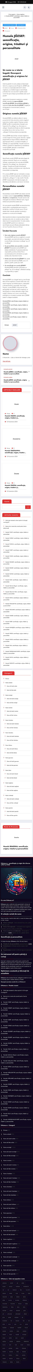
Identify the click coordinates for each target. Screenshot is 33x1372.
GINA (18, 1307)
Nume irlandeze (9, 720)
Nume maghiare (21, 25)
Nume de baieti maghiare (9, 25)
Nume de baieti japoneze (13, 761)
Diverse (7, 678)
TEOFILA (10, 1355)
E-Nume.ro (3, 904)
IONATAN (18, 1310)
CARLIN (4, 1293)
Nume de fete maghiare (12, 790)
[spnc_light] (29, 7)
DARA (11, 1297)
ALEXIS (4, 1286)
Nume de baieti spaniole (12, 811)
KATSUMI (16, 1317)
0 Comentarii (7, 31)
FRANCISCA (5, 1307)
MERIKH (4, 1334)
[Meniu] (3, 7)
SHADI (21, 1345)
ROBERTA (18, 1341)
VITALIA (17, 1358)
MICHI (10, 1334)
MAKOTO (19, 1327)
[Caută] (25, 7)
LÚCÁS (26, 1324)
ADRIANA (4, 1283)
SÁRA (17, 1351)
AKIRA (23, 1283)
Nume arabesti (9, 682)
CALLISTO (28, 1290)
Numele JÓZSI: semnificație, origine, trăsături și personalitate (15, 381)
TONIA (17, 1355)
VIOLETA (11, 1358)
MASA (18, 1331)
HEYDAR (4, 1310)
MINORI (17, 1334)
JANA (24, 1310)
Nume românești (9, 795)
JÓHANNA (10, 1314)
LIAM (15, 1324)
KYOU (3, 1324)
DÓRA (3, 1300)
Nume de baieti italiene (12, 749)
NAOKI (22, 1338)
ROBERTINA (26, 1341)
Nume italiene (9, 745)
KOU (24, 1321)
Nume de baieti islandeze (13, 736)
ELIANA (10, 1300)
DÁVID (24, 1297)
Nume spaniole (9, 808)
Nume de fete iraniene (12, 715)
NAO (16, 1338)
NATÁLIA (4, 1341)
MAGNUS (12, 1327)
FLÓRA (26, 1303)
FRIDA (12, 1307)
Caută (7, 502)
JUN (3, 1314)
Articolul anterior (8, 369)
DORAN (18, 1297)
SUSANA (11, 1351)
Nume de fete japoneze (12, 765)
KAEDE (9, 1317)
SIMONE (10, 1348)
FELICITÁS (13, 1303)
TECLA (3, 1355)
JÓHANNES (17, 1314)
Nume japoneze (9, 758)
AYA (8, 1290)
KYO (29, 1321)
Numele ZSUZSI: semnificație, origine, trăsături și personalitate (15, 417)
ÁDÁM (11, 1362)
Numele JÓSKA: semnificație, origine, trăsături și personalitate (16, 373)
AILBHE (11, 1283)
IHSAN (11, 1310)
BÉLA (21, 1290)
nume (12, 28)
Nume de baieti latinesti (12, 774)
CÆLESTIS (4, 1297)
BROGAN (15, 1290)
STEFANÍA (24, 1348)
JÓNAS (25, 1314)
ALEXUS (10, 1286)
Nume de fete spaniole (12, 815)
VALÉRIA (23, 1355)
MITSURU (24, 1334)
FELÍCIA (20, 1303)
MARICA (11, 1331)
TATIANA (24, 1351)
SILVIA (3, 1348)
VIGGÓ (4, 1358)
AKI (17, 1283)
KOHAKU (17, 1321)
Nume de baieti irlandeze (13, 724)
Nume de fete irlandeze (12, 728)
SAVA (16, 1345)
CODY (29, 1293)
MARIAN (4, 1331)
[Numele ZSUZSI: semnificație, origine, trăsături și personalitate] (16, 403)
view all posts (6, 361)
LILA (21, 1324)
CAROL (10, 1293)
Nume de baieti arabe (12, 686)
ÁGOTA (17, 1362)
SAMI (10, 1345)
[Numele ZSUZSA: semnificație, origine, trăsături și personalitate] (16, 473)
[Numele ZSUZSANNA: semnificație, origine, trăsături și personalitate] (16, 438)
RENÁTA (11, 1341)
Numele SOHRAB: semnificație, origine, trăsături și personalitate (16, 847)
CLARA (22, 1293)
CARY (17, 1293)
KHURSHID (4, 1321)
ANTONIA (18, 1286)
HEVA (24, 1307)
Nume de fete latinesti (12, 778)
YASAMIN (4, 1362)
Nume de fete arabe (11, 690)
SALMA (4, 1345)
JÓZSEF (6, 28)
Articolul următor (8, 377)
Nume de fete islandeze (12, 740)
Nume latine (8, 770)
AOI (3, 1290)
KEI (22, 1317)
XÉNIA (24, 1358)
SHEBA (28, 1345)
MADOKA (4, 1327)
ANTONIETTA (26, 1286)
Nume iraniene (9, 708)
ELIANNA (17, 1300)
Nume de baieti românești (13, 799)
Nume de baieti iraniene (12, 711)
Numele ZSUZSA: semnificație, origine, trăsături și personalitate (15, 486)
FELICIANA (4, 1303)
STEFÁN (4, 1351)
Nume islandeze (9, 733)
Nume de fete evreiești (12, 703)
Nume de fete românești (12, 803)
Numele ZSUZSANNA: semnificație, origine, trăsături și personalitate (15, 452)
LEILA (9, 1324)
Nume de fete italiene (12, 753)
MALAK (26, 1327)
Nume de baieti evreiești (12, 698)
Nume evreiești (9, 695)
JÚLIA (3, 1317)
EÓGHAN (25, 1300)
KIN (11, 1321)
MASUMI (24, 1331)
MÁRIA (3, 1338)
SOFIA (17, 1348)
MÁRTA (10, 1338)
